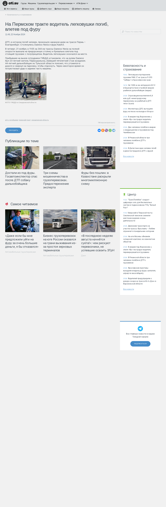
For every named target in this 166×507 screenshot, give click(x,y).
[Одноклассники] (102, 130)
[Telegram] (113, 130)
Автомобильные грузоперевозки (20, 252)
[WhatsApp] (110, 130)
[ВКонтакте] (99, 130)
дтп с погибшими (11, 120)
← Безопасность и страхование (18, 15)
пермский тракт (25, 120)
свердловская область (40, 120)
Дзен (83, 255)
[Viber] (106, 130)
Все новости (128, 156)
